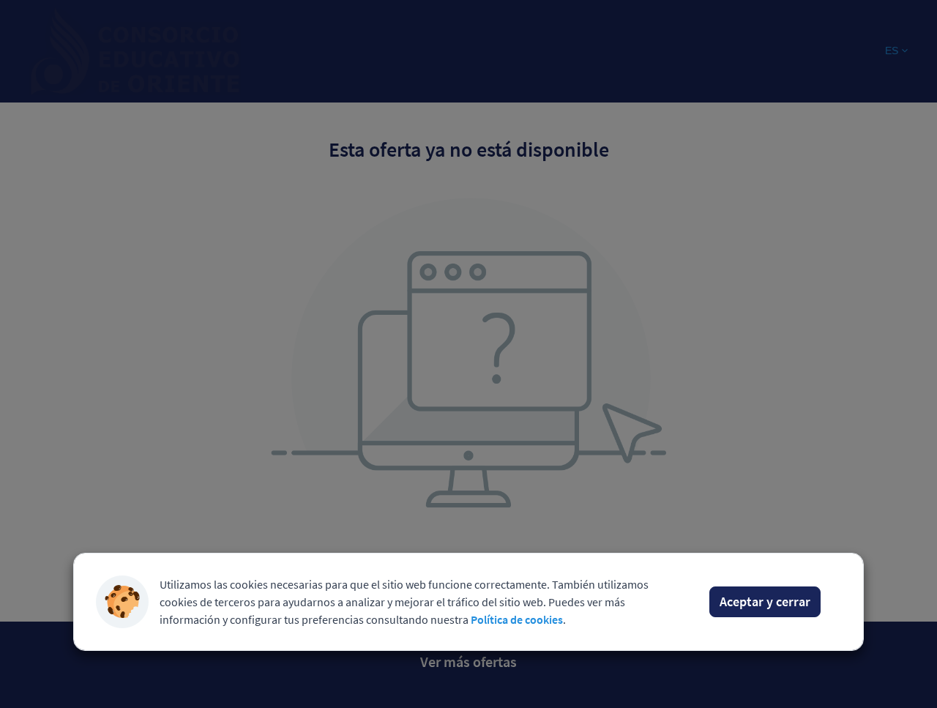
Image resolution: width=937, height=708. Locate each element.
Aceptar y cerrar (765, 601)
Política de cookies (517, 619)
